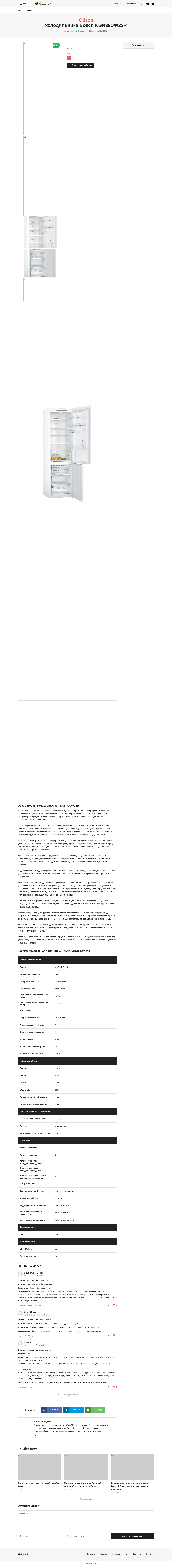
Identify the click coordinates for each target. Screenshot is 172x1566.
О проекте (136, 1554)
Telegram (76, 1410)
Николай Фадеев (77, 31)
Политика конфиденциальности (113, 1554)
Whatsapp (98, 1410)
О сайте (118, 4)
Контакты (131, 4)
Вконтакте (54, 1410)
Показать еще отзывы (67, 1395)
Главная (21, 10)
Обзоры (29, 10)
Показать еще (86, 1499)
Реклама (91, 1554)
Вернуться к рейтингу (82, 65)
